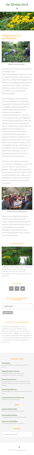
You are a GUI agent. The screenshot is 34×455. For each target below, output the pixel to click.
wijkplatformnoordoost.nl (10, 371)
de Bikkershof (17, 4)
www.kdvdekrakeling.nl (9, 415)
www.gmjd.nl (6, 363)
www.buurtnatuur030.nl (10, 421)
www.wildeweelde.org (9, 389)
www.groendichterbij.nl (9, 409)
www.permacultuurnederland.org (13, 397)
